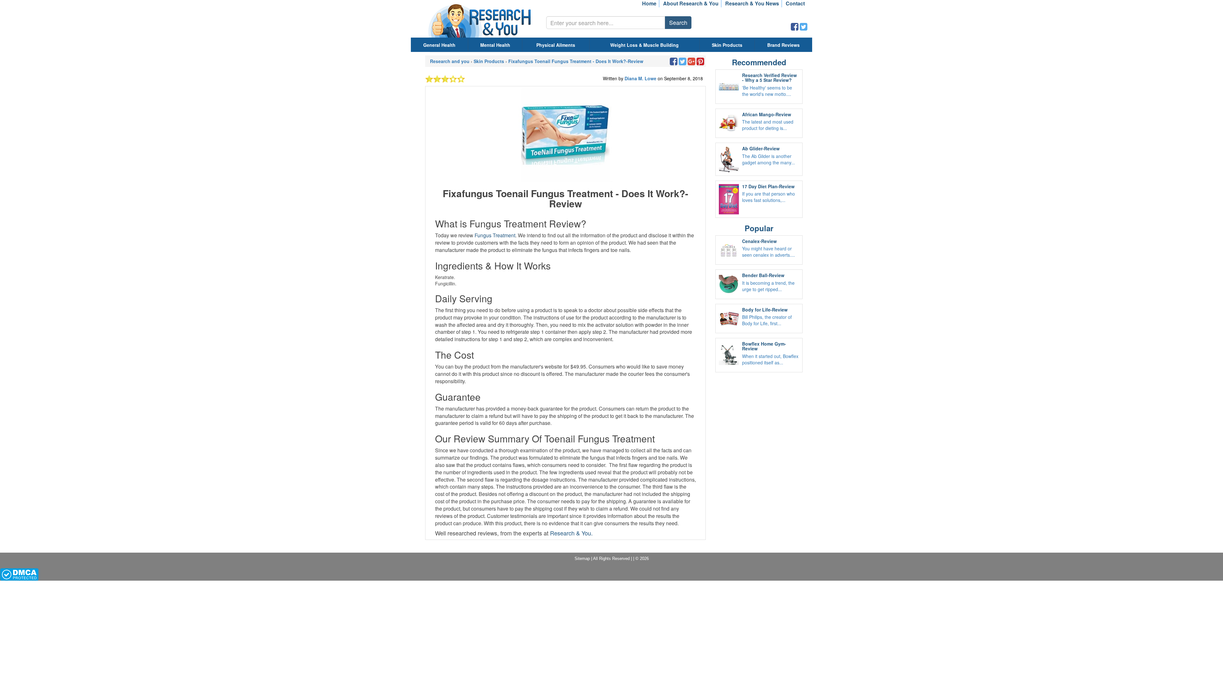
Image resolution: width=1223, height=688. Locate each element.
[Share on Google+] (691, 63)
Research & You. (571, 533)
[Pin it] (700, 63)
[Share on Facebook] (794, 28)
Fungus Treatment (495, 235)
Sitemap (582, 558)
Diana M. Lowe (641, 78)
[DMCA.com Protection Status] (19, 574)
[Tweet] (803, 28)
